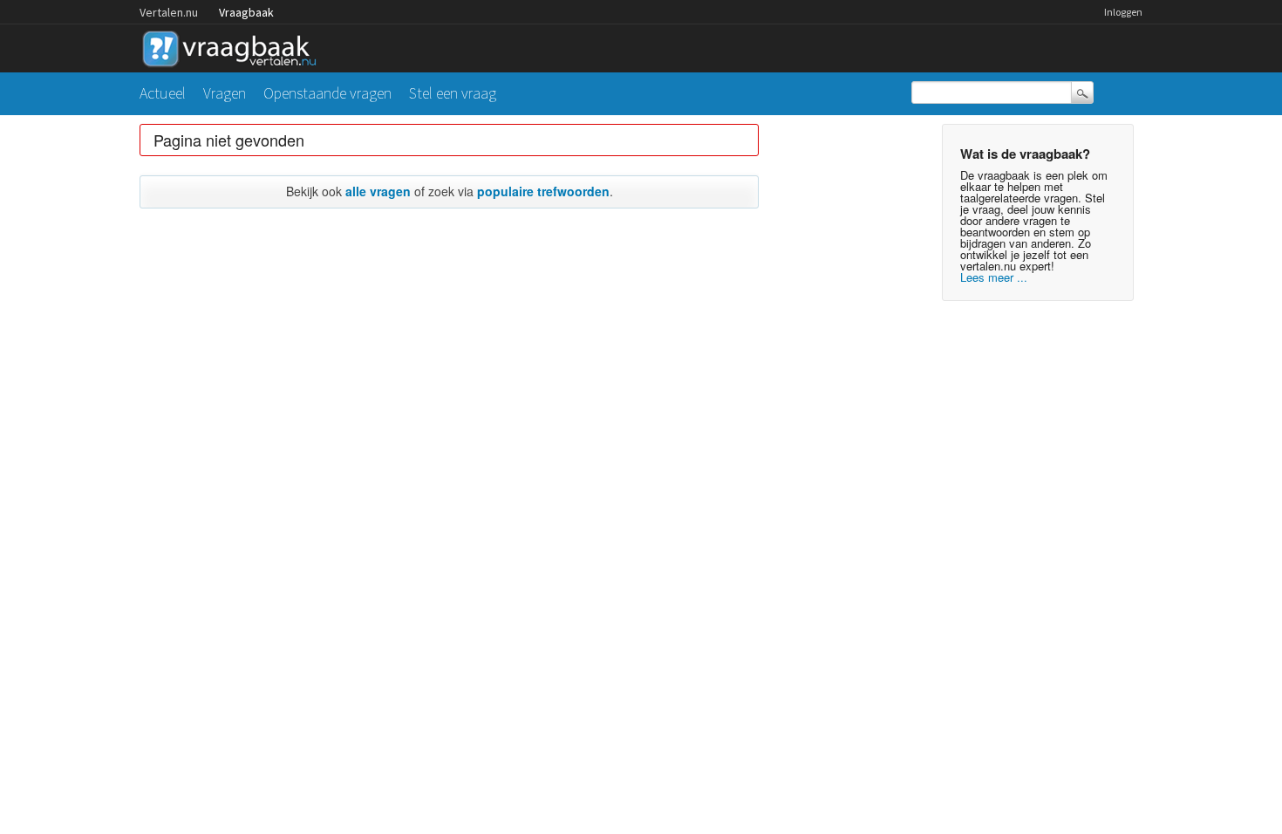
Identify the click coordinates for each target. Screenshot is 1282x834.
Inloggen (1123, 11)
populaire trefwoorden (543, 191)
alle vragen (378, 191)
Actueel (163, 93)
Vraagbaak (246, 12)
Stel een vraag (452, 93)
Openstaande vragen (327, 93)
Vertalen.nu (169, 12)
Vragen (224, 93)
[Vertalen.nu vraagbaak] (234, 46)
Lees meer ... (993, 277)
